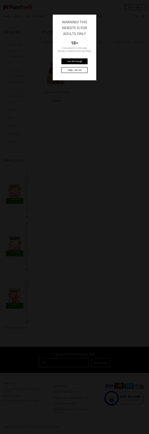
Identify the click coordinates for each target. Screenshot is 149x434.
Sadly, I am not (75, 70)
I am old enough (74, 61)
